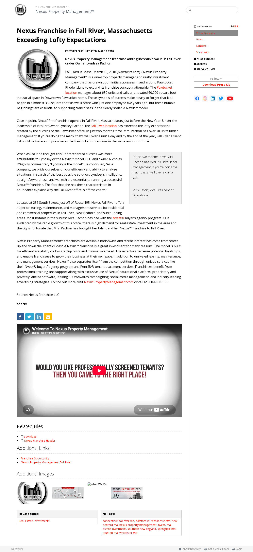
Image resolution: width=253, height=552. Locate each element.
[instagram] (205, 98)
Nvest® (118, 218)
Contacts (201, 45)
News (199, 39)
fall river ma (126, 521)
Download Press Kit (216, 84)
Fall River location (104, 126)
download (30, 436)
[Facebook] (197, 98)
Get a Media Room (218, 549)
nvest (161, 525)
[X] (221, 98)
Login (239, 549)
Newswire (17, 549)
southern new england (141, 529)
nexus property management (138, 525)
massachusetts (160, 521)
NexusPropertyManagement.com (108, 282)
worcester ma (128, 533)
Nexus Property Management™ (65, 11)
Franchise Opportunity (35, 458)
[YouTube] (230, 98)
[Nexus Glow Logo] (39, 70)
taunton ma (110, 533)
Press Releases (205, 33)
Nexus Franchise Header (39, 440)
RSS (235, 26)
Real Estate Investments (34, 521)
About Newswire (192, 549)
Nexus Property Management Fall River (46, 462)
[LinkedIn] (213, 98)
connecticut (110, 521)
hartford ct (142, 521)
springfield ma (167, 529)
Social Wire (202, 52)
